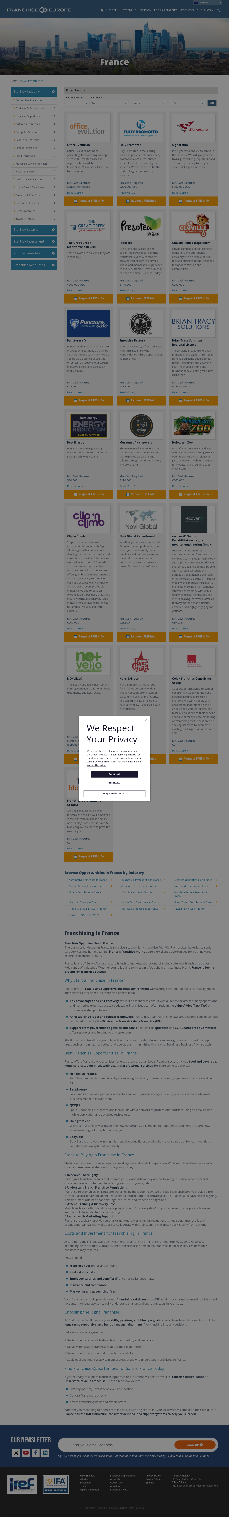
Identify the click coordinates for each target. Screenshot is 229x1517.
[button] (114, 793)
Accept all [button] (115, 774)
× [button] (146, 720)
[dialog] (114, 758)
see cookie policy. (96, 765)
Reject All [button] (114, 782)
